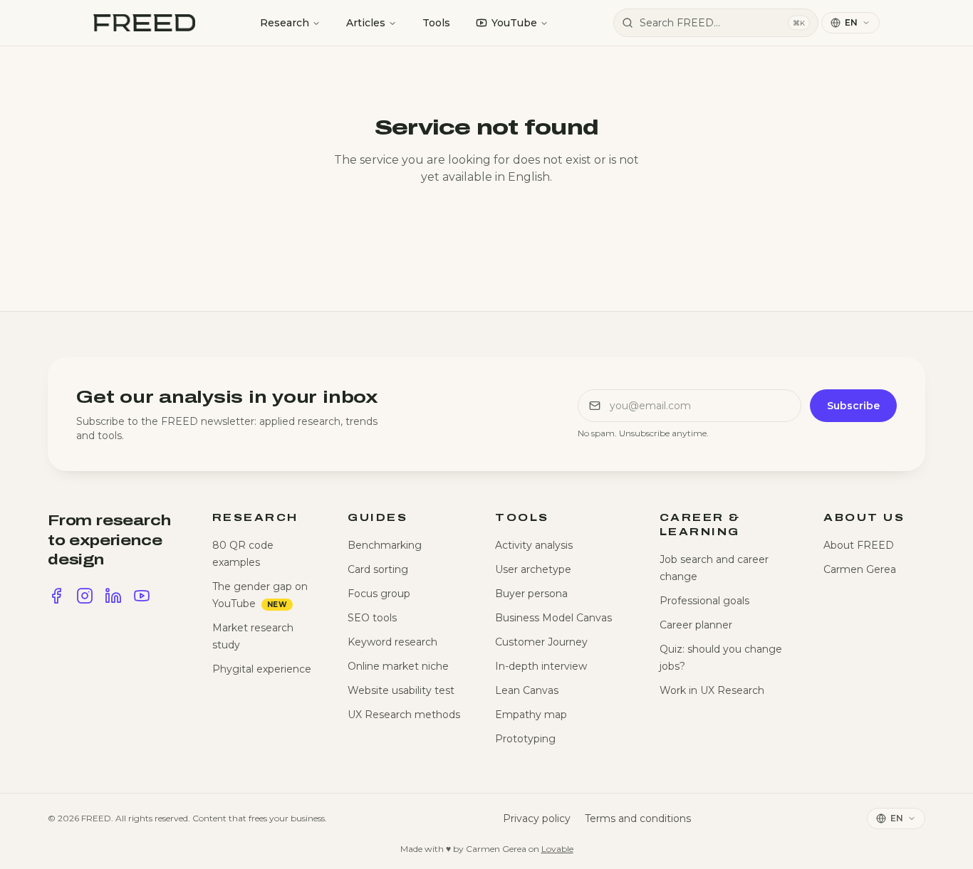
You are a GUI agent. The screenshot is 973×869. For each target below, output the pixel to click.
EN (851, 22)
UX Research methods (404, 714)
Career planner (696, 624)
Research (284, 22)
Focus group (379, 593)
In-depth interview (541, 666)
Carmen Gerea (859, 569)
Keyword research (392, 642)
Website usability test (401, 690)
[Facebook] (56, 595)
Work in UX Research (712, 690)
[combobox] (715, 23)
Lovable (557, 848)
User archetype (533, 569)
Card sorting (378, 569)
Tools (436, 22)
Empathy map (531, 714)
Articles (365, 22)
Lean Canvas (526, 690)
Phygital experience (261, 669)
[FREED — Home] (144, 22)
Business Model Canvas (553, 617)
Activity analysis (534, 545)
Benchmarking (385, 545)
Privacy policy (537, 818)
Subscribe (853, 405)
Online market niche (398, 666)
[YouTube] (141, 595)
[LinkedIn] (113, 595)
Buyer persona (531, 593)
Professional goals (704, 600)
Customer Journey (541, 642)
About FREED (858, 545)
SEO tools (372, 617)
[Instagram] (84, 595)
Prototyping (525, 738)
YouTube (514, 22)
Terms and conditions (638, 818)
